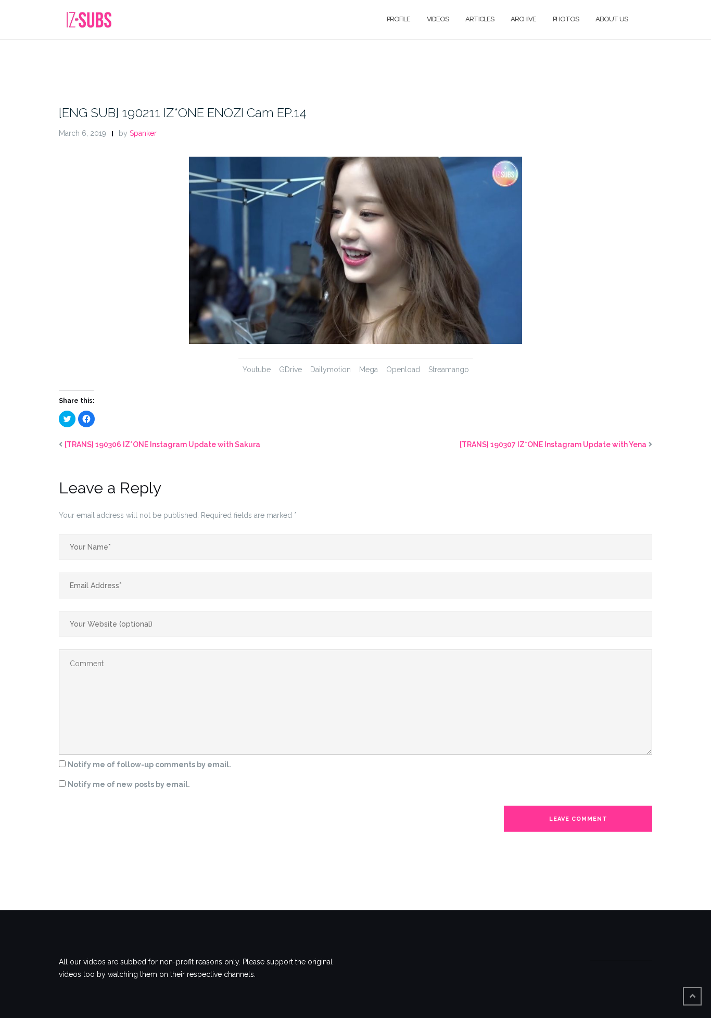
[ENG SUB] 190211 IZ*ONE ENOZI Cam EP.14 (183, 112)
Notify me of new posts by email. (129, 784)
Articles (479, 19)
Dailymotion (330, 369)
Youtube (257, 369)
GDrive (290, 369)
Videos (438, 19)
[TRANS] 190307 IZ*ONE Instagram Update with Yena (553, 444)
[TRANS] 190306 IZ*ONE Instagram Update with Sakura (162, 444)
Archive (523, 19)
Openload (403, 369)
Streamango (448, 369)
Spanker (143, 133)
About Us (611, 19)
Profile (398, 19)
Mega (368, 369)
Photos (566, 19)
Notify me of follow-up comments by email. (149, 764)
